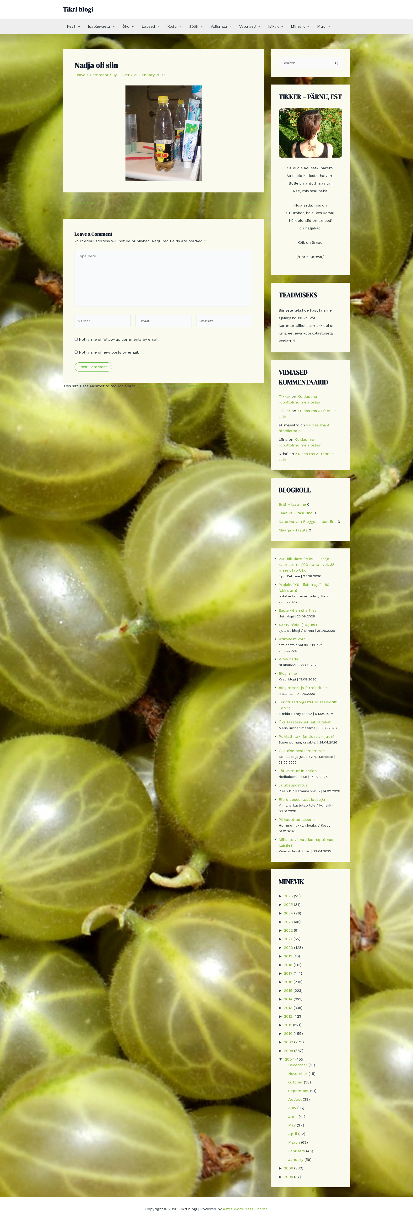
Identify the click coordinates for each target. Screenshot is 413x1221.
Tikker (284, 396)
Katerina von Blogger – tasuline (308, 521)
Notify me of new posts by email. (109, 352)
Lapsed (148, 26)
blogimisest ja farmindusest (304, 687)
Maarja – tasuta (293, 530)
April (292, 1133)
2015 (288, 990)
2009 (288, 1042)
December (297, 1065)
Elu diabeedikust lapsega (302, 799)
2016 (288, 982)
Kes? (71, 26)
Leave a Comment (91, 75)
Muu (321, 26)
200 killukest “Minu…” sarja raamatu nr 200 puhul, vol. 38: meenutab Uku (307, 565)
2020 (288, 947)
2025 (288, 904)
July (292, 1108)
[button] (78, 26)
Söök (193, 26)
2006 (288, 1168)
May (292, 1125)
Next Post (252, 203)
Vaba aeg (247, 26)
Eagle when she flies (297, 610)
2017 (288, 973)
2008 (288, 1050)
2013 (288, 1007)
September (298, 1090)
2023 (288, 921)
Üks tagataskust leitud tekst (305, 722)
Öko (125, 26)
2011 (288, 1025)
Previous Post (78, 203)
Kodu (172, 26)
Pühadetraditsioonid (297, 819)
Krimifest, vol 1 (292, 639)
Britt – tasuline (292, 504)
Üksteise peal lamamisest (302, 751)
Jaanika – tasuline (295, 513)
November (297, 1073)
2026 (288, 896)
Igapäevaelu (99, 26)
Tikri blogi (78, 9)
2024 (288, 913)
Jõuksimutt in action (298, 771)
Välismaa (219, 26)
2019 (288, 956)
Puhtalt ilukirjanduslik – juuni (306, 736)
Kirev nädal (289, 659)
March (294, 1142)
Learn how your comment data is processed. (178, 386)
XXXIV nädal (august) (298, 624)
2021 (288, 939)
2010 (288, 1033)
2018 (288, 964)
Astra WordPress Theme (245, 1209)
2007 (289, 1059)
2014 (288, 999)
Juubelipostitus (293, 785)
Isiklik (273, 26)
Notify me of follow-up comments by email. (119, 339)
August (295, 1099)
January (295, 1159)
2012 (288, 1016)
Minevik (298, 26)
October (295, 1082)
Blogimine (288, 673)
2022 (288, 930)
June (293, 1116)
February (296, 1151)
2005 (288, 1176)
